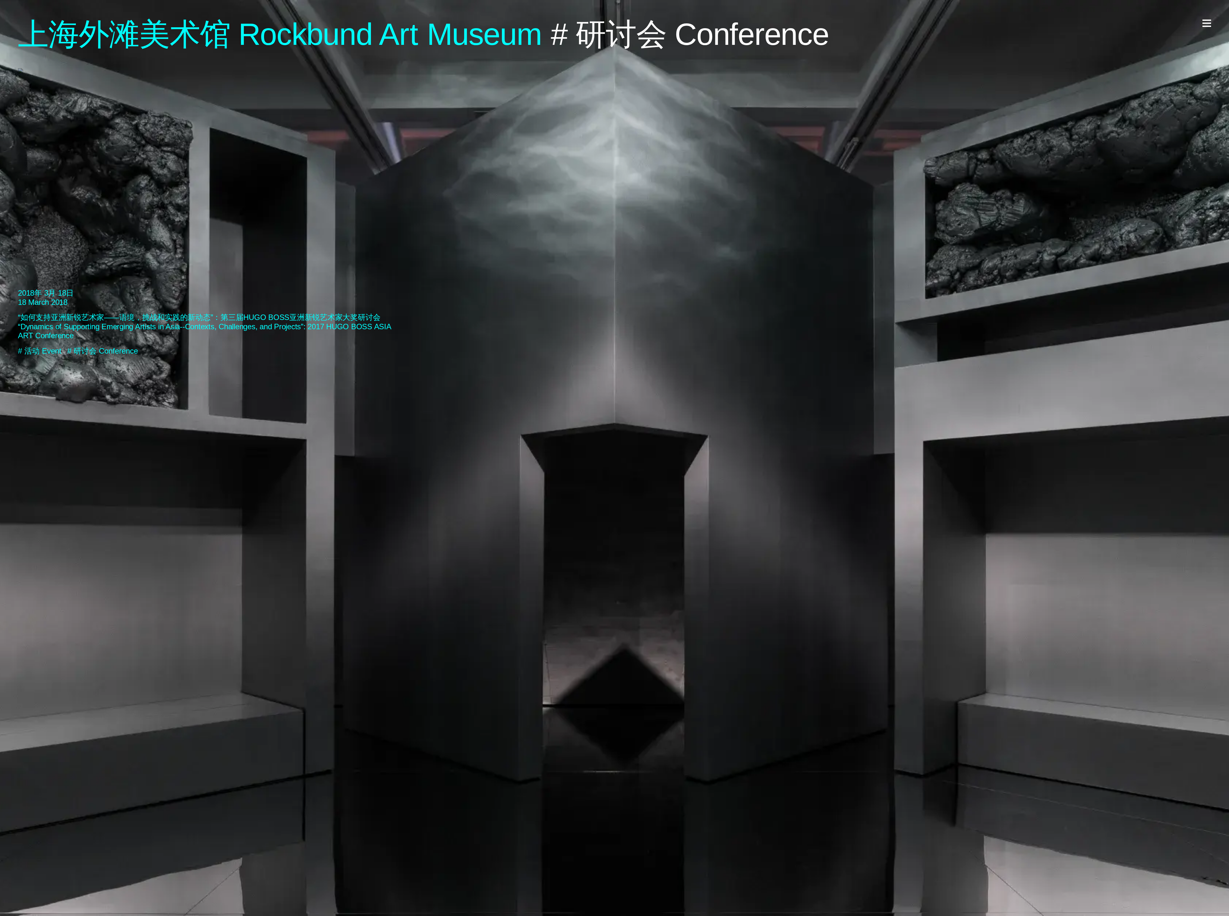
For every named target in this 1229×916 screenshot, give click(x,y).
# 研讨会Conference (102, 351)
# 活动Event (39, 351)
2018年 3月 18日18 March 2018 (46, 298)
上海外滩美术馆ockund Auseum (280, 34)
